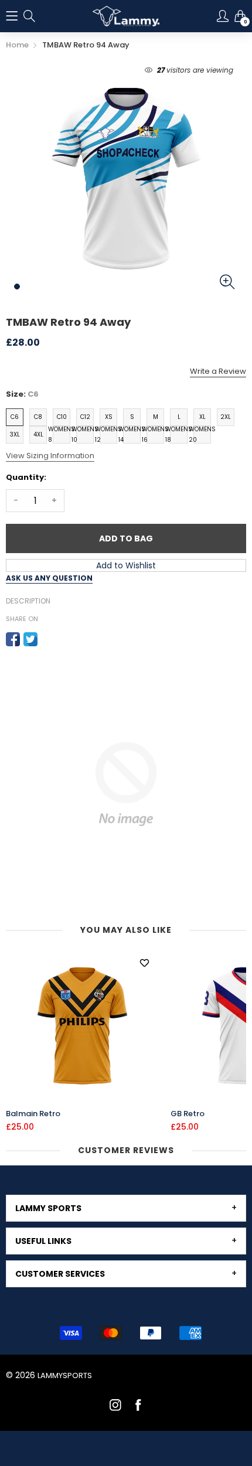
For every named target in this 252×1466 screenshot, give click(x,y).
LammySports (65, 1375)
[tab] (126, 1208)
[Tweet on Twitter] (30, 639)
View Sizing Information (50, 455)
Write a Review (218, 371)
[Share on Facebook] (13, 639)
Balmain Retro (33, 1114)
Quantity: (26, 477)
